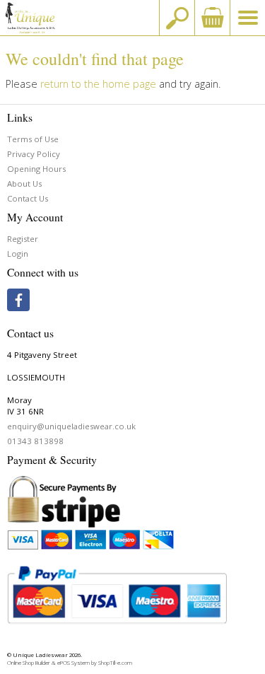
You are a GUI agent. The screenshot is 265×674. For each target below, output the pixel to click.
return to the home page (98, 84)
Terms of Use (33, 139)
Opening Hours (36, 168)
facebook (18, 300)
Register (22, 238)
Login (17, 253)
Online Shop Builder (28, 662)
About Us (24, 183)
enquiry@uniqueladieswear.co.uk (71, 426)
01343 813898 (35, 441)
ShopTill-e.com (115, 662)
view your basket (212, 17)
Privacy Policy (33, 154)
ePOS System (73, 662)
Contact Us (27, 198)
